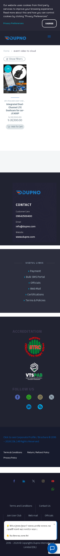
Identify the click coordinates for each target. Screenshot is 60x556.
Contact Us (44, 506)
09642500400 (24, 216)
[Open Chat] (52, 548)
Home (7, 50)
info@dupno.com (25, 226)
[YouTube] (53, 484)
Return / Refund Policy (38, 452)
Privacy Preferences (13, 23)
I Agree (49, 23)
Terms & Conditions (13, 452)
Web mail (33, 516)
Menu (52, 38)
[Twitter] (34, 484)
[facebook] (18, 399)
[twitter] (52, 399)
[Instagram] (43, 484)
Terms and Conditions (21, 506)
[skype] (40, 408)
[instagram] (40, 399)
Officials (49, 516)
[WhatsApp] (53, 492)
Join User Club (14, 516)
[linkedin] (29, 408)
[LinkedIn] (24, 484)
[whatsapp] (29, 399)
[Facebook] (14, 484)
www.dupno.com (25, 236)
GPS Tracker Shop (11, 101)
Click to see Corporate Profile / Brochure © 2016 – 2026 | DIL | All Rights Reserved (30, 439)
